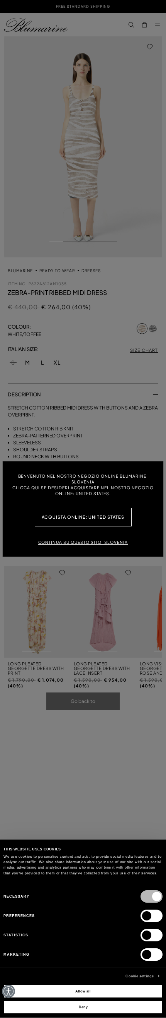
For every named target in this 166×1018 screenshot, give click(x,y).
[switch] (152, 916)
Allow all (83, 991)
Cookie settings (139, 976)
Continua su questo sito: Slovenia (83, 542)
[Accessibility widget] (8, 991)
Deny (83, 1007)
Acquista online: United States (83, 516)
